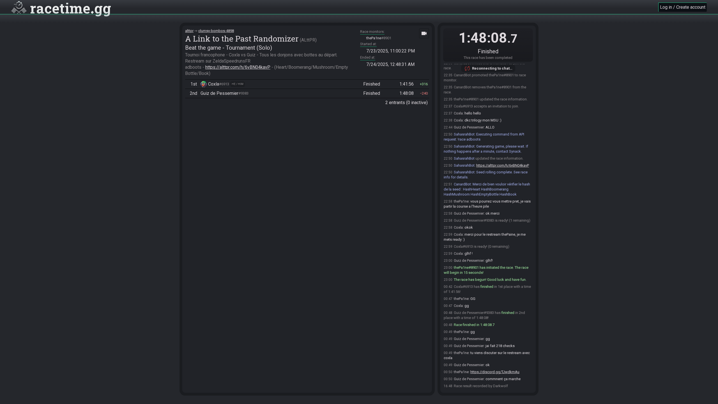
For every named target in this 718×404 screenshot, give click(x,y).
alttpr (189, 31)
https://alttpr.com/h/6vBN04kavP (237, 67)
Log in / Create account (682, 7)
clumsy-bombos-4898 (216, 31)
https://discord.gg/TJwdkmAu (494, 372)
